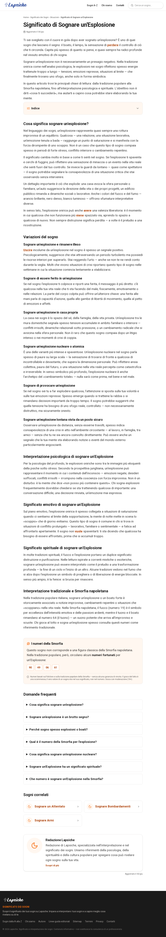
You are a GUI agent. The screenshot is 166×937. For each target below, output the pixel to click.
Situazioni (54, 17)
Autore (42, 921)
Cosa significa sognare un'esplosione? (56, 705)
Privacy (99, 921)
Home (26, 17)
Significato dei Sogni (39, 17)
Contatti (120, 5)
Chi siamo (106, 5)
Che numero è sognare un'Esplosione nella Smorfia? (66, 779)
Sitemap (77, 921)
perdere (113, 45)
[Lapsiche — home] (16, 5)
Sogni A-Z (92, 5)
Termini (89, 921)
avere (87, 210)
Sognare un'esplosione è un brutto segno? (59, 717)
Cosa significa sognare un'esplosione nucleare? (63, 754)
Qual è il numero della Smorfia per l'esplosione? (63, 742)
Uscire (27, 250)
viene (80, 215)
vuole (79, 531)
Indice (35, 108)
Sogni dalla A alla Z (12, 921)
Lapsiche (14, 929)
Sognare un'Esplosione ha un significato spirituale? (65, 766)
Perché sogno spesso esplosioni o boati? (58, 729)
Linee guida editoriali (59, 921)
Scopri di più (52, 865)
